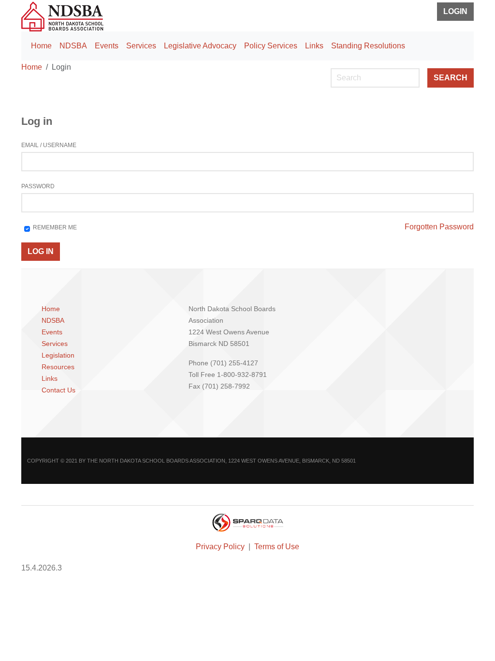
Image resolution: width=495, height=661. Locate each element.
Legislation (58, 355)
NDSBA (73, 46)
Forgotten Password (439, 227)
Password (38, 186)
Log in (41, 251)
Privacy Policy (221, 546)
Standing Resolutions (368, 46)
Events (106, 46)
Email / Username (48, 145)
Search (450, 78)
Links (314, 46)
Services (141, 46)
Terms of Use (276, 546)
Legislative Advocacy (200, 46)
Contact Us (58, 390)
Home (41, 46)
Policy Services (270, 46)
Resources (58, 367)
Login (455, 11)
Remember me (55, 228)
